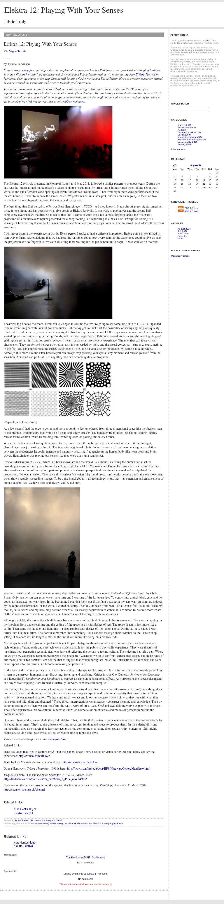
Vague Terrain (17, 51)
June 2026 (183, 233)
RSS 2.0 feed (191, 211)
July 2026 (182, 231)
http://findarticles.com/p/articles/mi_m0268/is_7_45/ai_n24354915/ (45, 779)
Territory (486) (184, 144)
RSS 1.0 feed (191, 208)
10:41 (59, 820)
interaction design (102, 823)
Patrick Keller (21, 820)
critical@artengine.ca (70, 101)
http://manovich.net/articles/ (80, 762)
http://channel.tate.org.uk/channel (24, 789)
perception (117, 823)
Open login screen (180, 256)
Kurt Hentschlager (25, 809)
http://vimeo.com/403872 (34, 756)
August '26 (195, 165)
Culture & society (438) (189, 132)
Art (32, 820)
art (32, 823)
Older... (181, 238)
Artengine (28, 70)
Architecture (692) (187, 127)
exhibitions (86, 823)
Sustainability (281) (187, 142)
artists (53, 823)
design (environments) (68, 823)
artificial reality (42, 823)
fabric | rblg (15, 21)
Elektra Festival (145, 74)
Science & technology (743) (192, 139)
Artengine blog (57, 739)
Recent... (182, 236)
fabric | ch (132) (185, 125)
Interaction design (44, 820)
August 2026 (184, 229)
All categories (178, 149)
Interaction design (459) (190, 137)
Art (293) (182, 130)
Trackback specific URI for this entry (85, 857)
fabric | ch (209, 40)
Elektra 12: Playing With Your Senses (63, 9)
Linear (91, 873)
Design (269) (184, 135)
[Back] (175, 166)
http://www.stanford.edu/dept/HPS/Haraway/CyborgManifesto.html (108, 768)
